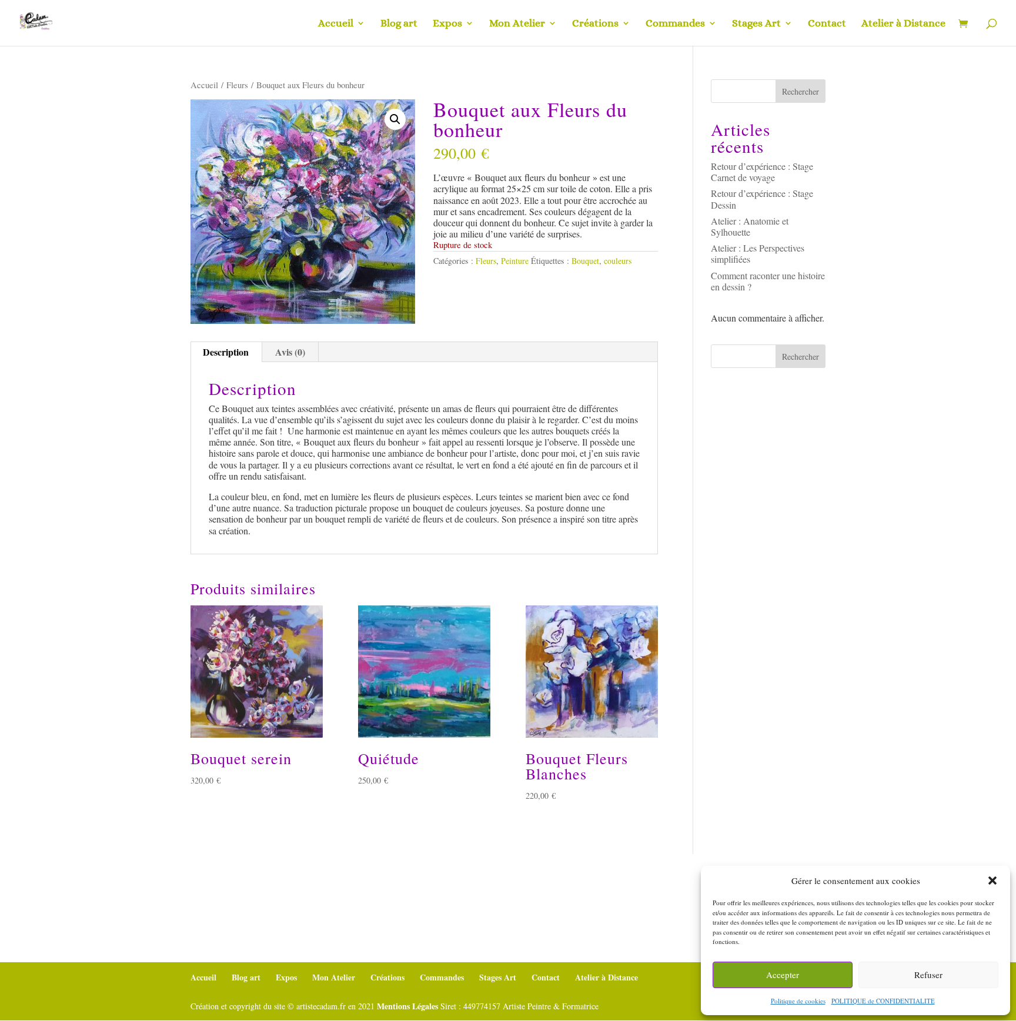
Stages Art (756, 24)
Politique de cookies (798, 1000)
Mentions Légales (407, 1006)
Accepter (782, 974)
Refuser (928, 974)
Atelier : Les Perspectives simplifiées (757, 253)
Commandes (675, 24)
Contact (827, 24)
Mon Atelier (517, 24)
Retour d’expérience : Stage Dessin (762, 198)
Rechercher (800, 91)
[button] (992, 880)
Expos (447, 24)
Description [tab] (226, 352)
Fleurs (237, 85)
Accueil (335, 24)
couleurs (617, 260)
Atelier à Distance (903, 24)
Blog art (398, 24)
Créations (595, 24)
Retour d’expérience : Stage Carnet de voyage (762, 171)
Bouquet (585, 260)
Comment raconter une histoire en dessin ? (768, 281)
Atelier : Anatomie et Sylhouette (749, 226)
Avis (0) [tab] (290, 352)
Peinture (515, 260)
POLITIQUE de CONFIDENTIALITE (883, 1000)
